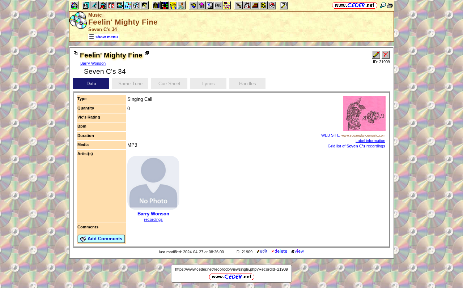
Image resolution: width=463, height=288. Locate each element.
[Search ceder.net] (383, 5)
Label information (370, 140)
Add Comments (104, 238)
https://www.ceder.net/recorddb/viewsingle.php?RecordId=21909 (231, 269)
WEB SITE (330, 135)
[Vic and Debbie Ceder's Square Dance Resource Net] (354, 5)
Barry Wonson (93, 63)
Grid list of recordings (356, 146)
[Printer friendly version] (390, 5)
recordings (153, 219)
